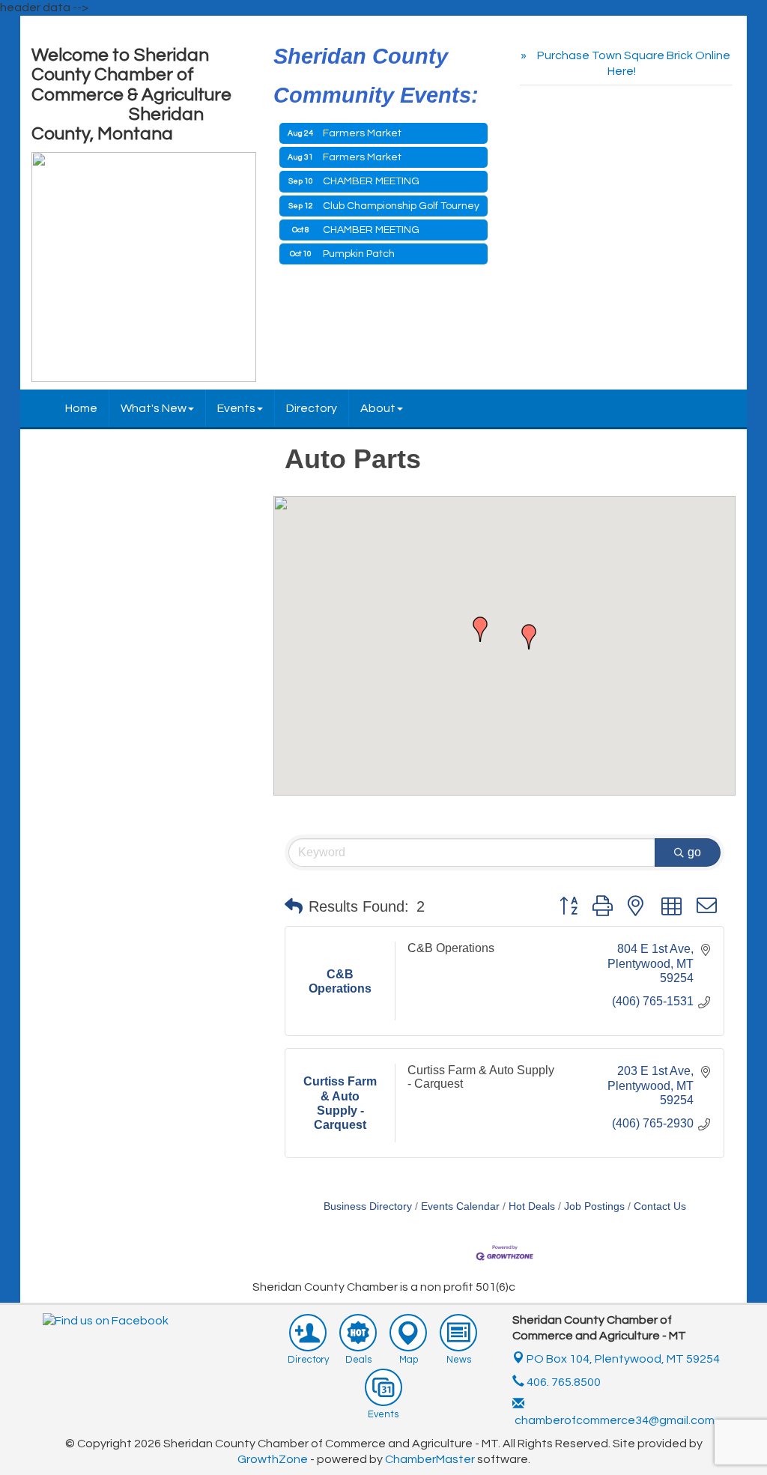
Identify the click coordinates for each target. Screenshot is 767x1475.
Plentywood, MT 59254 (623, 1359)
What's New (154, 408)
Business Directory (368, 1206)
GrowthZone (272, 1459)
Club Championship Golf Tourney (401, 206)
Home (81, 408)
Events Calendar (460, 1206)
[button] (480, 629)
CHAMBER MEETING (371, 181)
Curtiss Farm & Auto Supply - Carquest (480, 1077)
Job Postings (594, 1206)
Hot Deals (532, 1206)
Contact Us (660, 1206)
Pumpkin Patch (359, 254)
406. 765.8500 (562, 1382)
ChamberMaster (430, 1459)
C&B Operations (450, 948)
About (377, 408)
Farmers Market (362, 133)
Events (236, 408)
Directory (311, 408)
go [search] (694, 852)
